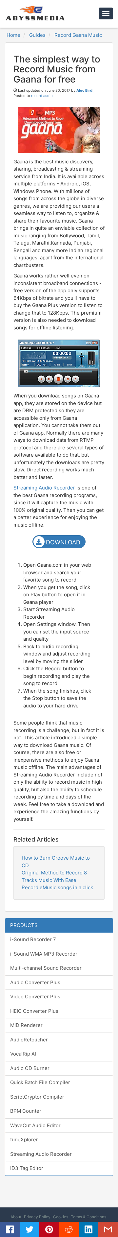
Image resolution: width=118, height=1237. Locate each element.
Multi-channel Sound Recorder (46, 968)
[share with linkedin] (88, 1229)
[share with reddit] (69, 1229)
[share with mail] (108, 1229)
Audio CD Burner (29, 1068)
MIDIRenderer (26, 1025)
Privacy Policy (37, 1216)
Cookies (60, 1216)
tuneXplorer (24, 1139)
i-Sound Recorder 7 (33, 939)
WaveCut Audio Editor (35, 1125)
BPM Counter (25, 1111)
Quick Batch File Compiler (40, 1082)
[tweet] (29, 1229)
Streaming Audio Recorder (44, 488)
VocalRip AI (23, 1054)
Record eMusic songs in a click (57, 887)
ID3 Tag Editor (26, 1168)
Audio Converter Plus (35, 982)
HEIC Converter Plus (34, 1011)
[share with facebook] (10, 1229)
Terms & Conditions (88, 1216)
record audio (42, 95)
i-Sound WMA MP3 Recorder (43, 954)
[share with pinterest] (49, 1229)
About (15, 1216)
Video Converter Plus (35, 996)
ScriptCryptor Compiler (37, 1097)
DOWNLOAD (63, 542)
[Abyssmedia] (34, 13)
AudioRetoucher (29, 1039)
